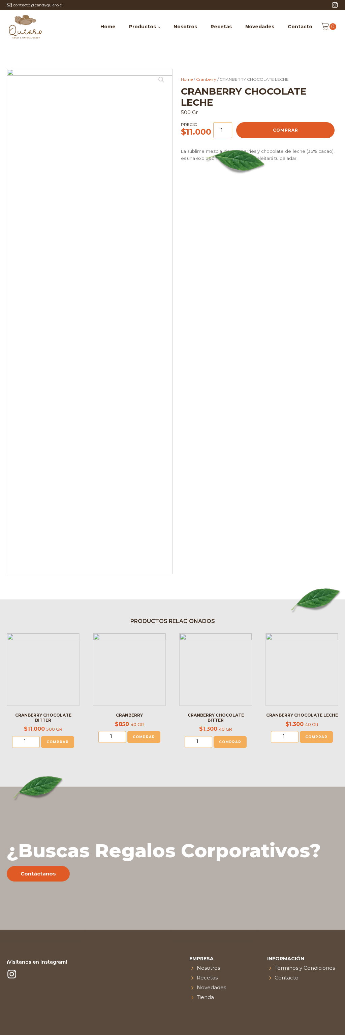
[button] (328, 27)
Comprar (285, 130)
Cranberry (206, 79)
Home (108, 27)
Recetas (221, 27)
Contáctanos (38, 873)
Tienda (205, 997)
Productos (142, 27)
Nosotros (185, 27)
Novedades (259, 27)
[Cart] (328, 27)
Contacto (300, 27)
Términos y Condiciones (305, 968)
